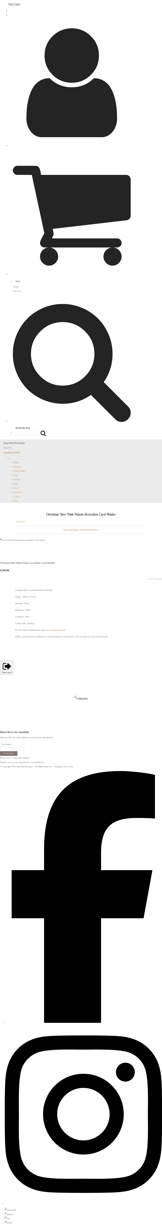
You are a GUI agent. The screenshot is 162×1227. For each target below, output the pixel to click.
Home (15, 462)
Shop (15, 475)
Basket (16, 287)
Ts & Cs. (17, 496)
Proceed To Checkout (89, 530)
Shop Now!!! (20, 521)
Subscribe (8, 753)
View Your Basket (71, 530)
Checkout (17, 291)
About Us (17, 466)
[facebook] (83, 1022)
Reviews (16, 479)
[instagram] (83, 1203)
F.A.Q (15, 488)
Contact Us (18, 492)
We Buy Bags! (19, 471)
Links (15, 483)
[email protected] (12, 452)
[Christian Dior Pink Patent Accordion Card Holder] (4, 548)
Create (70, 766)
